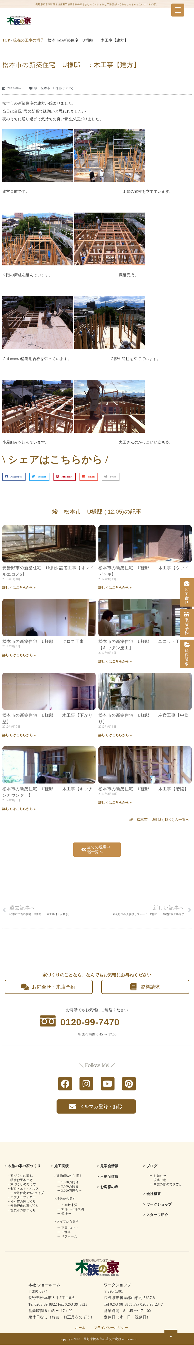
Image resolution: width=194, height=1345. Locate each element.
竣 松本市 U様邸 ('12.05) (53, 88)
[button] (14, 477)
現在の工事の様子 (28, 40)
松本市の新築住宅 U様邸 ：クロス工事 (43, 641)
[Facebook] (65, 1084)
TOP (6, 40)
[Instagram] (86, 1084)
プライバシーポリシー (111, 1327)
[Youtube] (108, 1084)
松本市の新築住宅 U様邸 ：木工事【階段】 (143, 789)
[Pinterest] (129, 1084)
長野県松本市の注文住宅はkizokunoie (110, 1339)
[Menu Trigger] (177, 10)
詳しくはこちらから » (19, 587)
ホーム (80, 1327)
